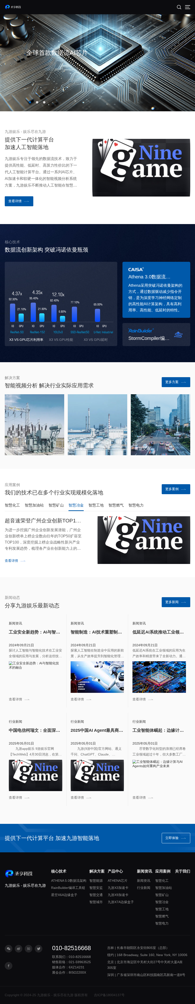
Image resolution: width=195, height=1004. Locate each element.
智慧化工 (162, 880)
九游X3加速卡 (118, 888)
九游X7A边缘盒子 (121, 902)
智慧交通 (142, 448)
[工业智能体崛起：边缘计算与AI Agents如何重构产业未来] (159, 775)
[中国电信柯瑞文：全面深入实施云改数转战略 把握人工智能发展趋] (35, 775)
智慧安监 (79, 448)
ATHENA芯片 (117, 880)
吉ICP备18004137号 (109, 995)
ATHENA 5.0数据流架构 (68, 880)
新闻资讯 (143, 880)
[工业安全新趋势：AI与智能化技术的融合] (35, 677)
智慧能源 (16, 448)
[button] (30, 102)
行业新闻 (143, 888)
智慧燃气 (162, 916)
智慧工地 (162, 909)
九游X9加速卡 (118, 895)
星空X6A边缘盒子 (64, 895)
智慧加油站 (163, 888)
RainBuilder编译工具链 (68, 888)
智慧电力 (162, 923)
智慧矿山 (162, 895)
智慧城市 (96, 902)
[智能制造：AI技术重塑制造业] (97, 677)
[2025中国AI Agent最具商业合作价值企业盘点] (97, 775)
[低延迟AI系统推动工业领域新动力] (159, 677)
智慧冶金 (162, 902)
